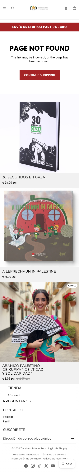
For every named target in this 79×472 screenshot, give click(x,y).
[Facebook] (26, 466)
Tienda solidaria (30, 448)
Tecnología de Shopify (54, 448)
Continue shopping (39, 75)
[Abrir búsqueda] (12, 8)
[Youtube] (53, 466)
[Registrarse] (72, 438)
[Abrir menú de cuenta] (66, 8)
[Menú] (4, 8)
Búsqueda (14, 395)
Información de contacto (26, 458)
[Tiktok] (39, 466)
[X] (46, 466)
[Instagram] (32, 466)
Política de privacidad (26, 454)
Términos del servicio (53, 454)
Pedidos (8, 417)
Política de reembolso (55, 458)
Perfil (6, 421)
